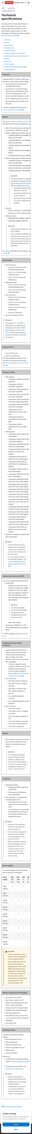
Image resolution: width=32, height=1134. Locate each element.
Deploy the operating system (14, 1069)
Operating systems (10, 69)
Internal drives (8, 45)
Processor (7, 40)
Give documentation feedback (13, 1106)
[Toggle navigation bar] (2, 2)
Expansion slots (9, 48)
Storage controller (9, 50)
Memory (6, 42)
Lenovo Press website (10, 35)
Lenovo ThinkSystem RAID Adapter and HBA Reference (17, 563)
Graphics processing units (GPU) (14, 53)
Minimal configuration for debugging (15, 67)
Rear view (9, 363)
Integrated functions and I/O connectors (16, 56)
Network (7, 59)
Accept (16, 1124)
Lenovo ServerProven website (12, 110)
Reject (16, 1129)
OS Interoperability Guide (19, 1061)
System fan (7, 61)
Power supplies (9, 64)
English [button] (22, 2)
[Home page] (3, 8)
